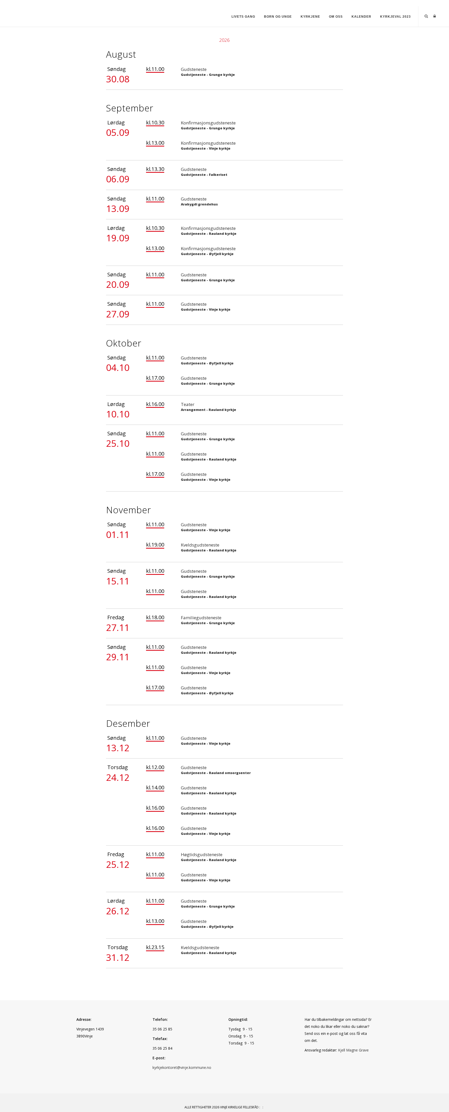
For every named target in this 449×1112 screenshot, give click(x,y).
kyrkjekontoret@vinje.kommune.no (182, 1067)
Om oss (336, 16)
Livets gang (243, 16)
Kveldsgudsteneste (200, 545)
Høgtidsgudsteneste (201, 854)
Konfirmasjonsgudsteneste (208, 123)
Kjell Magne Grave (353, 1050)
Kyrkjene (310, 16)
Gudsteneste (194, 69)
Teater (187, 404)
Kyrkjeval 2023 (395, 16)
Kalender (361, 16)
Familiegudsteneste (201, 618)
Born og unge (278, 16)
